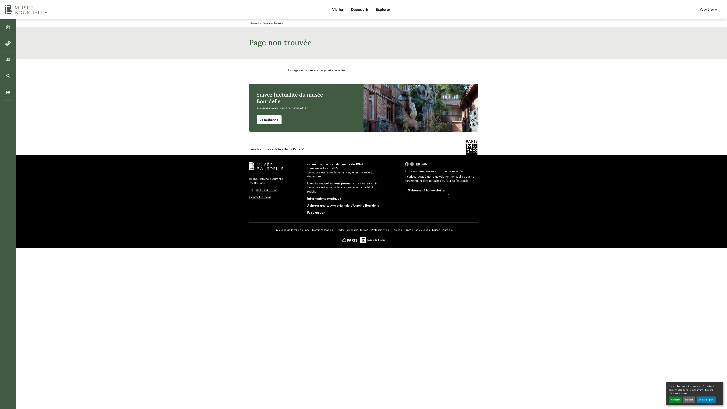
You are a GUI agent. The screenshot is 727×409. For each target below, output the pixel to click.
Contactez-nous (260, 197)
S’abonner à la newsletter (427, 190)
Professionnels (380, 229)
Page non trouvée (273, 23)
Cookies (397, 229)
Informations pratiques (324, 198)
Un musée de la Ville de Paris (292, 229)
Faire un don (316, 212)
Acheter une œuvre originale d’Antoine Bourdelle (343, 205)
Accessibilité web (357, 229)
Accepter (675, 399)
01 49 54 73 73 (266, 190)
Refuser (689, 399)
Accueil (254, 23)
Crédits (340, 229)
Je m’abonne (269, 120)
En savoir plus (706, 399)
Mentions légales (322, 229)
